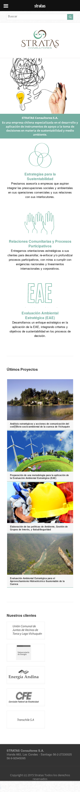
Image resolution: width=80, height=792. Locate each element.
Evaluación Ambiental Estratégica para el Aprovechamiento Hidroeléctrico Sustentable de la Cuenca (37, 581)
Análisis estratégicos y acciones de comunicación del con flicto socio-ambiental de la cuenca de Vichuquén (40, 425)
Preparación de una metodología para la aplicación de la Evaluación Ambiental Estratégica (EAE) (39, 477)
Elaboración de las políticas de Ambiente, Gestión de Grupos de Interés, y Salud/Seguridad (39, 528)
